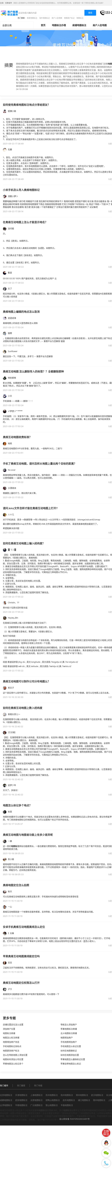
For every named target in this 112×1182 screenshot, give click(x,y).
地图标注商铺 (9, 1033)
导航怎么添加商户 (69, 1024)
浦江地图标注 (84, 1100)
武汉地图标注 (97, 1095)
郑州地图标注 (82, 1095)
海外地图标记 (44, 18)
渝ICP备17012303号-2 (47, 1119)
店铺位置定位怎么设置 (13, 1024)
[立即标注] (106, 1132)
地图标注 (79, 18)
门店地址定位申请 (69, 1113)
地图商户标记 (69, 18)
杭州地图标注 (67, 1095)
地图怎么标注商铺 (11, 1037)
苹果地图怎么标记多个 (13, 1063)
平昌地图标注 (67, 1105)
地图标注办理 (59, 25)
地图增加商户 (67, 1037)
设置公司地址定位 (18, 1113)
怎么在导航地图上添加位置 (15, 1055)
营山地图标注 (52, 1105)
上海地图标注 (36, 1095)
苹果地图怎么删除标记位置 (73, 1059)
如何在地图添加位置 (70, 1055)
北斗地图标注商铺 (69, 1033)
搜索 (90, 12)
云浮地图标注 (6, 1105)
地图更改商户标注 (11, 1050)
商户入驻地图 (57, 18)
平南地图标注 (21, 1105)
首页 (43, 25)
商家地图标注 (32, 18)
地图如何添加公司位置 (13, 1059)
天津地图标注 (21, 1095)
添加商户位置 (9, 1029)
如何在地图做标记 (69, 1050)
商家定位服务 (34, 1113)
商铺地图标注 (79, 25)
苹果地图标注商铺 (69, 1029)
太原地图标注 (36, 1100)
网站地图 (4, 1113)
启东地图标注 (69, 1100)
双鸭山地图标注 (53, 1100)
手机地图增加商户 (69, 1042)
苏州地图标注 (52, 1095)
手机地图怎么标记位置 (71, 1046)
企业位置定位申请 (50, 1113)
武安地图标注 (21, 1100)
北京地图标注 (6, 1095)
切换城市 (8, 3)
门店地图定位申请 (87, 1113)
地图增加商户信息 (11, 1042)
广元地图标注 (36, 1105)
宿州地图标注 (99, 1100)
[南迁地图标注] (9, 12)
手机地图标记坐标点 (12, 1046)
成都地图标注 (6, 1100)
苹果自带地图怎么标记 (71, 1063)
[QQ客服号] (106, 1143)
